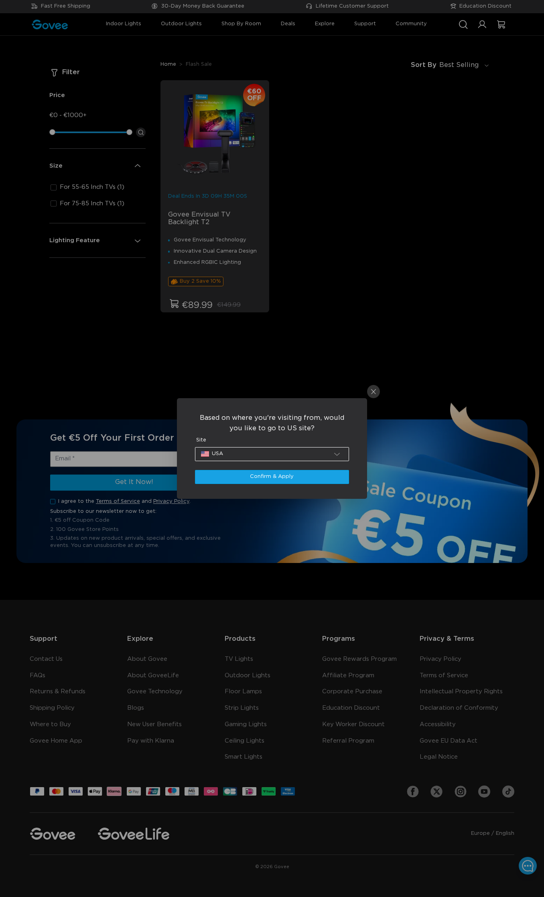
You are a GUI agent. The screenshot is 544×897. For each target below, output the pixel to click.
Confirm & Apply (272, 476)
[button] (272, 454)
